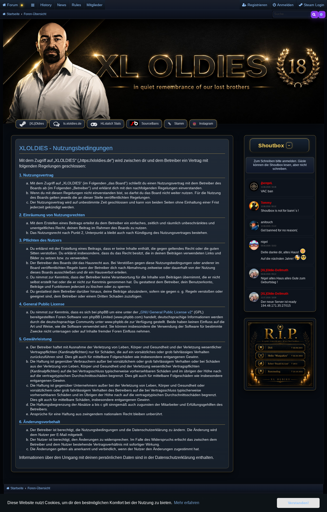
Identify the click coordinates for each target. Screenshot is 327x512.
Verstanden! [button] (298, 503)
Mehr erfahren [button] (186, 503)
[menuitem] (14, 5)
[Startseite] (163, 69)
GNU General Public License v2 (166, 312)
